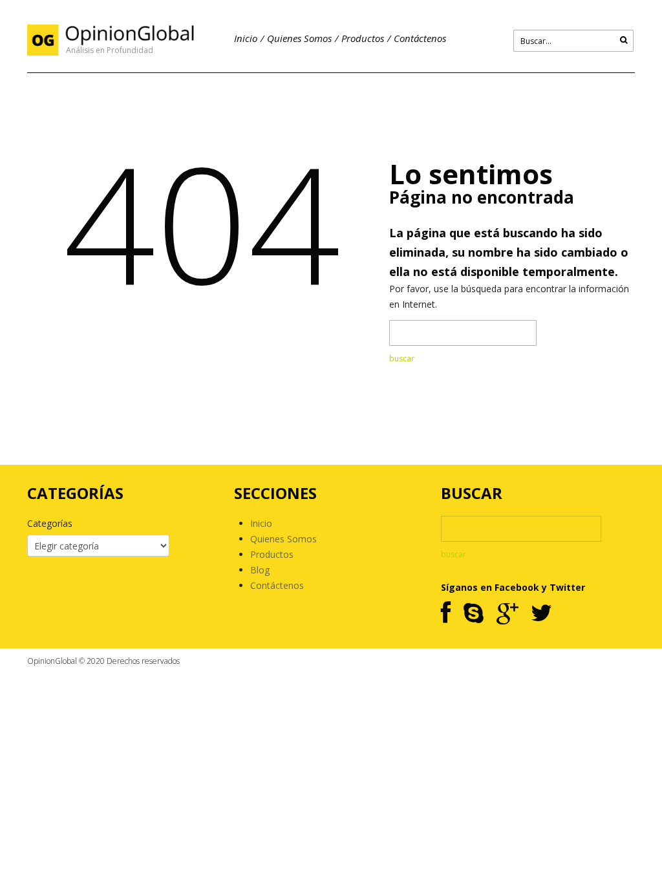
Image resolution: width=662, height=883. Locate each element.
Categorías (49, 523)
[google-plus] (507, 614)
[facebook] (446, 614)
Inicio (245, 38)
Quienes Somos (299, 38)
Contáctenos (420, 38)
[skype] (474, 614)
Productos (362, 38)
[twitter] (541, 614)
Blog (260, 570)
